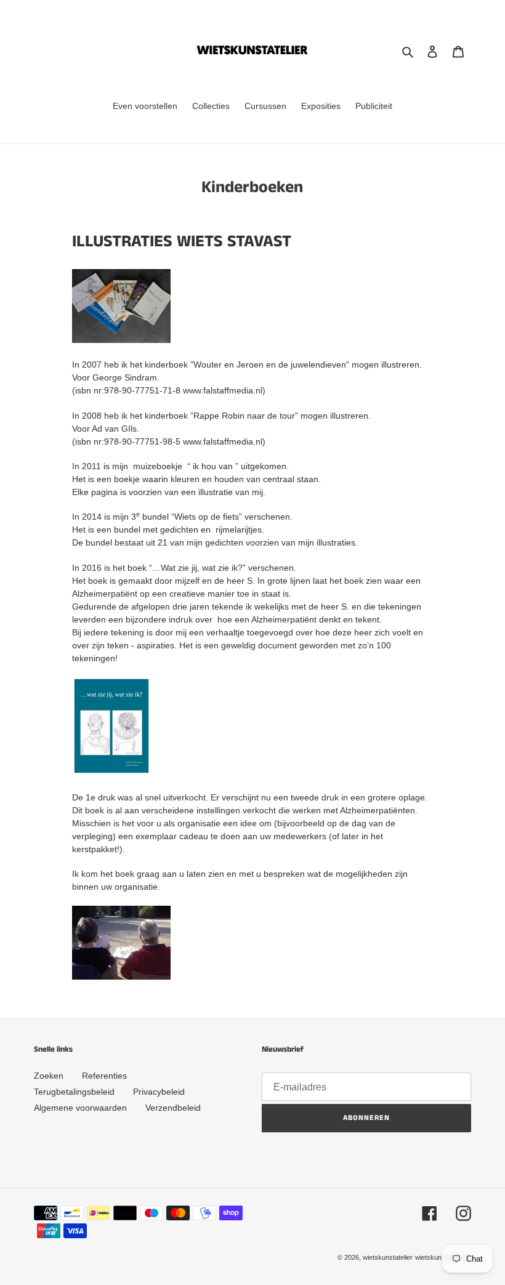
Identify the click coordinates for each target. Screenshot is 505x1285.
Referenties (104, 1076)
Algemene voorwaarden (80, 1108)
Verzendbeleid (173, 1108)
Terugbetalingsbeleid (74, 1092)
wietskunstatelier (388, 1257)
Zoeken (48, 1076)
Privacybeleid (159, 1092)
